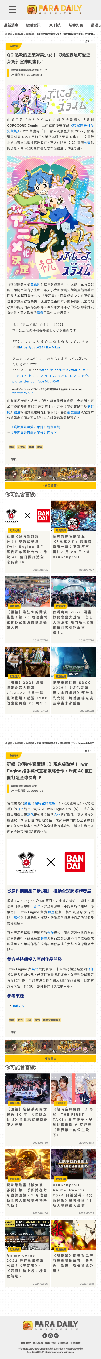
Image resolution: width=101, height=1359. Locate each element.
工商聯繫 (75, 1343)
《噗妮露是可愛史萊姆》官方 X (33, 433)
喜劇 (77, 412)
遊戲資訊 (33, 25)
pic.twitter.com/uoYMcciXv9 (35, 381)
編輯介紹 (50, 1343)
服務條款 (26, 1343)
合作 (57, 815)
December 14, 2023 (22, 392)
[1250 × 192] (50, 480)
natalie (18, 1006)
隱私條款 (38, 1343)
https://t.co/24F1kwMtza (39, 347)
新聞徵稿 (63, 1343)
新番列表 (76, 25)
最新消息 (11, 25)
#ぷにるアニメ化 (73, 376)
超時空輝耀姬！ (47, 803)
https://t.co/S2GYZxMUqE (61, 370)
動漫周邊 (30, 743)
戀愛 (40, 313)
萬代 (30, 815)
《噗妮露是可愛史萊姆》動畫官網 (35, 427)
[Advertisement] (28, 732)
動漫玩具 (19, 34)
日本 (20, 809)
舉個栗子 (20, 74)
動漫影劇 (30, 34)
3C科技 (55, 25)
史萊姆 (36, 284)
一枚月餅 (20, 790)
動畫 (87, 142)
